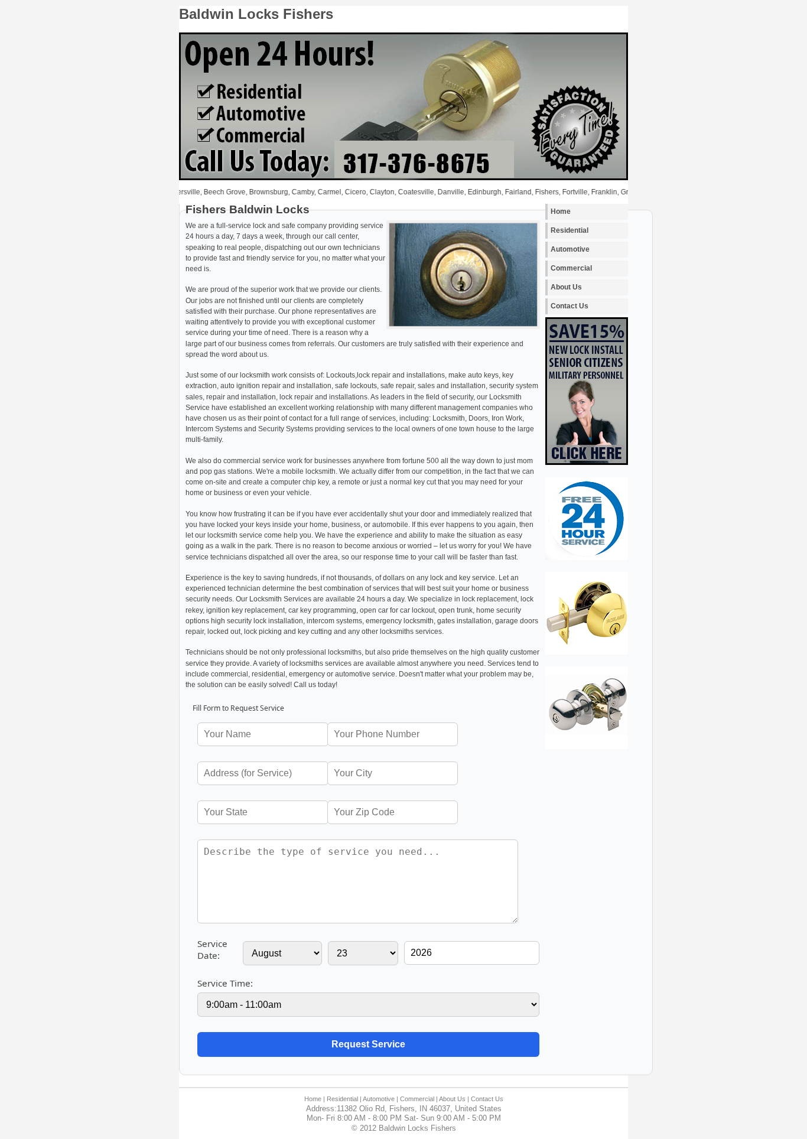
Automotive (570, 249)
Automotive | (380, 1098)
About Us (566, 287)
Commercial (571, 268)
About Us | (454, 1098)
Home (561, 211)
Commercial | (419, 1098)
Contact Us (569, 306)
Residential (569, 230)
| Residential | (342, 1098)
